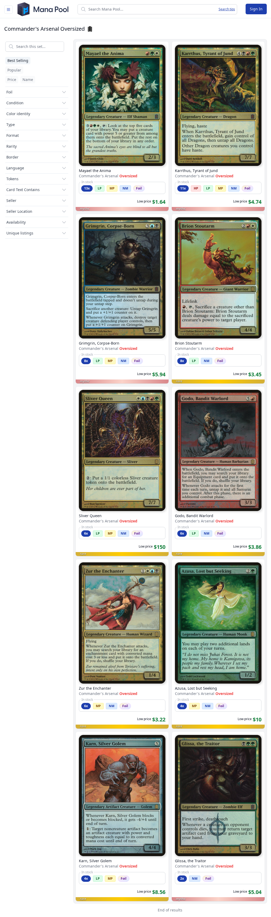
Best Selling (17, 60)
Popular (14, 70)
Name (27, 79)
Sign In (256, 8)
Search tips (227, 9)
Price (11, 79)
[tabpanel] (135, 477)
